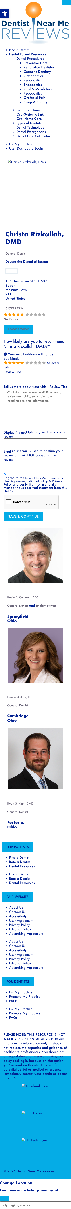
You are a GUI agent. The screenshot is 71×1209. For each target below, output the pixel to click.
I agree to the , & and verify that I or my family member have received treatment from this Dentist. (35, 484)
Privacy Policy (19, 925)
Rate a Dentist (19, 862)
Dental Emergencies (31, 131)
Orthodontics (33, 76)
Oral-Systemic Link (30, 114)
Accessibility (18, 916)
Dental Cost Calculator (33, 136)
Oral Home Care (29, 118)
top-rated (14, 588)
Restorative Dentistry (39, 67)
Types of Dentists (28, 123)
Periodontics (33, 80)
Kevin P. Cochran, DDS (22, 597)
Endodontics (33, 84)
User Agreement (14, 481)
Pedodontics (33, 93)
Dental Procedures (30, 58)
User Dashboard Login (26, 148)
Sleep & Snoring (36, 102)
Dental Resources (22, 866)
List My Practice (20, 144)
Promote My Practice (24, 996)
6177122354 (14, 308)
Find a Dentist (19, 50)
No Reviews (12, 319)
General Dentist (15, 253)
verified (11, 271)
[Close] (66, 2)
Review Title (12, 371)
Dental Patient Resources (27, 54)
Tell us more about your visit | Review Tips (35, 386)
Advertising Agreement (26, 933)
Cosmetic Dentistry (37, 71)
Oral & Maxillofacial (39, 89)
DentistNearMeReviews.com (44, 478)
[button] (17, 847)
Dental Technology (30, 127)
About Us (16, 907)
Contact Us (17, 912)
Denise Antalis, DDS (20, 697)
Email (7, 451)
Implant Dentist (46, 605)
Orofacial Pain (34, 97)
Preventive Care (36, 63)
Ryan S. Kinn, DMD (20, 803)
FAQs (13, 1001)
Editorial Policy (38, 481)
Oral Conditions (28, 110)
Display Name (14, 432)
